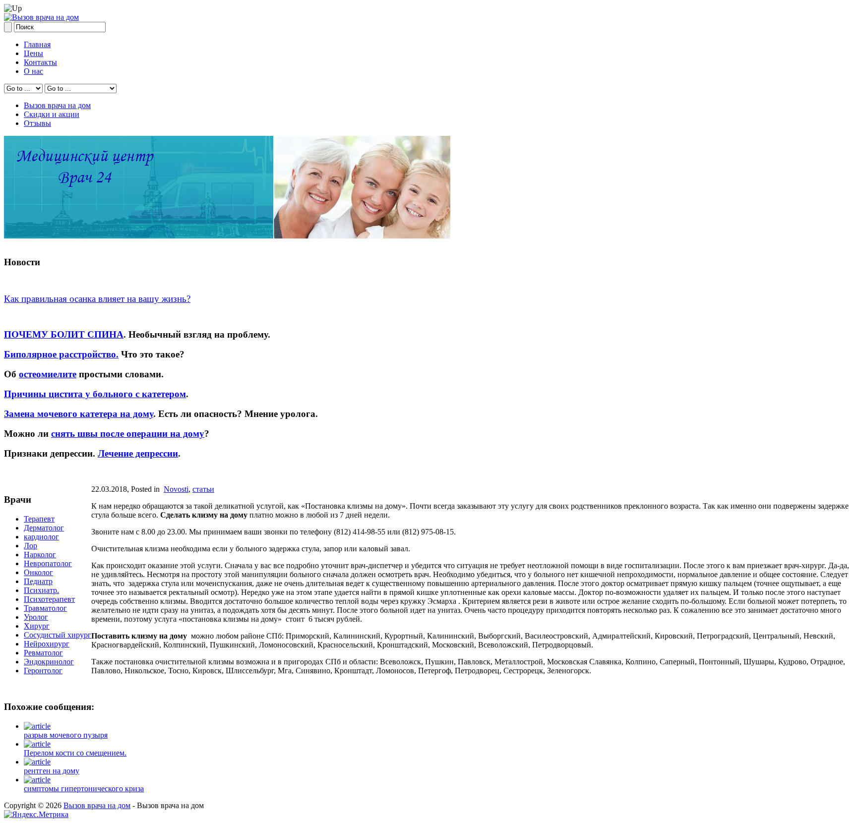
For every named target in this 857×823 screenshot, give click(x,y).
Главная (37, 44)
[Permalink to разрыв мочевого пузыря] (37, 726)
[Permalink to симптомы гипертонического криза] (37, 779)
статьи (203, 489)
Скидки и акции (51, 114)
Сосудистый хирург (57, 635)
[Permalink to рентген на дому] (37, 762)
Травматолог (45, 608)
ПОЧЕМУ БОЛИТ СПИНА (63, 334)
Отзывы (37, 123)
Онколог (38, 572)
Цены (33, 53)
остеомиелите (47, 374)
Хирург (37, 626)
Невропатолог (48, 563)
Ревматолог (43, 652)
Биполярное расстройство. (61, 354)
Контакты (40, 62)
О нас (33, 71)
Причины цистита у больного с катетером (95, 394)
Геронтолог (43, 670)
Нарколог (40, 554)
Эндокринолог (49, 661)
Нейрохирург (46, 644)
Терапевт (39, 519)
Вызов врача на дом (57, 105)
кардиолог (41, 536)
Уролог (36, 617)
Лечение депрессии (138, 453)
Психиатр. (41, 590)
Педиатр (38, 581)
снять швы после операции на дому (127, 433)
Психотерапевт (49, 599)
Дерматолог (44, 528)
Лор (30, 545)
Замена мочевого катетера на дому (78, 414)
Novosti (176, 489)
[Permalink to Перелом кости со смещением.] (37, 744)
